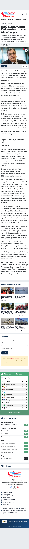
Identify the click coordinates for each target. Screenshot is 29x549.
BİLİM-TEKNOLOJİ (21, 510)
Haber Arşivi (6, 504)
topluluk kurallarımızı (15, 358)
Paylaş (4, 66)
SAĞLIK (4, 512)
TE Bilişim (18, 526)
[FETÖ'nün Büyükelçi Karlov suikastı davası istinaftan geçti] (14, 55)
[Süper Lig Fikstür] (27, 418)
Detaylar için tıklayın (14, 412)
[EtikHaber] (8, 14)
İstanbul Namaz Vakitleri (9, 495)
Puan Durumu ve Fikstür (9, 499)
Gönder (4, 353)
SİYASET (3, 19)
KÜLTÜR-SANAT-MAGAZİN (9, 514)
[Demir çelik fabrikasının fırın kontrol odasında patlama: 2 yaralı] (21, 321)
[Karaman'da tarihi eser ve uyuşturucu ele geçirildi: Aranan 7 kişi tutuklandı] (7, 321)
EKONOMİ (18, 19)
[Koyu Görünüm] (22, 14)
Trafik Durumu (6, 497)
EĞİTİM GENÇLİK (13, 512)
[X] (14, 487)
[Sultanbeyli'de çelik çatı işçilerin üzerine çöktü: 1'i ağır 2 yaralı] (7, 306)
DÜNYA (13, 510)
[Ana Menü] (26, 14)
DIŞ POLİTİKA (6, 510)
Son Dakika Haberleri (8, 502)
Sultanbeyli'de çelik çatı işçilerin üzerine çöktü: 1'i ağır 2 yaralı (7, 312)
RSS (5, 521)
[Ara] (24, 14)
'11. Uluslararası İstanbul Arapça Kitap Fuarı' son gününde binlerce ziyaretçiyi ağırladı (7, 297)
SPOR (24, 19)
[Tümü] (27, 466)
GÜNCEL (10, 19)
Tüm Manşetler (7, 501)
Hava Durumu (6, 494)
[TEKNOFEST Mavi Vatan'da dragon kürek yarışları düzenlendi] (21, 290)
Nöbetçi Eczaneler (7, 492)
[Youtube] (17, 487)
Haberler (3, 23)
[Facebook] (11, 487)
